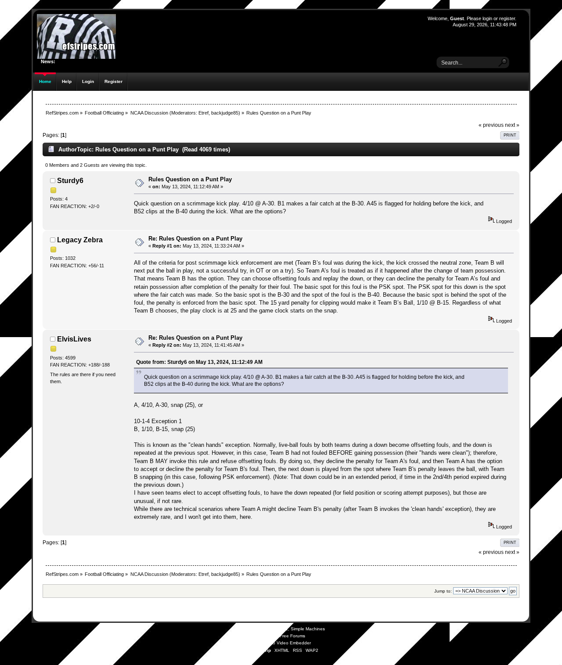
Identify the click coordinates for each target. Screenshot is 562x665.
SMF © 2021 (275, 628)
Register (113, 81)
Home (45, 81)
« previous (491, 125)
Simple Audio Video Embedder (280, 642)
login (487, 18)
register (507, 18)
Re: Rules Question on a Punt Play (195, 238)
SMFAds (263, 635)
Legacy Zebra (80, 240)
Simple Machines (308, 628)
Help (67, 81)
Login (88, 81)
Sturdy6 (70, 180)
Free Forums (292, 635)
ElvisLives (74, 339)
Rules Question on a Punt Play (190, 179)
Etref (203, 112)
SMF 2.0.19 (247, 628)
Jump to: (443, 591)
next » (512, 125)
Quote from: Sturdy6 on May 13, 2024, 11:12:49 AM (199, 362)
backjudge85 (224, 112)
